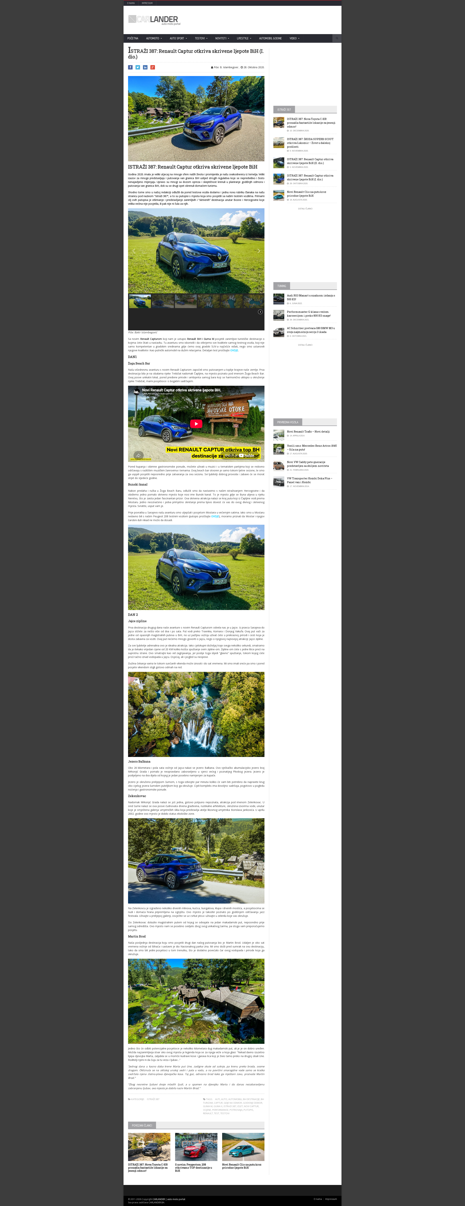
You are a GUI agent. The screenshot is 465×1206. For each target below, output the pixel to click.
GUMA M (208, 1106)
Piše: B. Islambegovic (225, 67)
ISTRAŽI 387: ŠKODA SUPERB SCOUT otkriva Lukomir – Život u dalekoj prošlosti (310, 142)
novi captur (251, 1106)
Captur (218, 1102)
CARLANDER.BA (156, 1202)
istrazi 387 (230, 1106)
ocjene (207, 1109)
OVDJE (234, 350)
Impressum (147, 3)
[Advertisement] (271, 20)
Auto (224, 1099)
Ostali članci (305, 208)
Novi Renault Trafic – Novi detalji (308, 431)
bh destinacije (251, 1099)
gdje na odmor (233, 1102)
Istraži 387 (153, 1099)
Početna (133, 38)
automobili (235, 1099)
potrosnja (236, 1109)
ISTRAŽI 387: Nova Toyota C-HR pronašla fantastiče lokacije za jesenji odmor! (148, 1167)
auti (217, 1099)
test (216, 1113)
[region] (196, 269)
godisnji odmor (252, 1102)
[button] (134, 251)
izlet (240, 1106)
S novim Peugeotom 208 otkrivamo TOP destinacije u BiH (193, 1167)
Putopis (248, 1109)
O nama (131, 3)
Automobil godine (270, 38)
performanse (220, 1109)
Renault (208, 1113)
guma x (218, 1106)
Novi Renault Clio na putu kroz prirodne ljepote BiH (241, 1166)
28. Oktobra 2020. (253, 67)
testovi (224, 1113)
